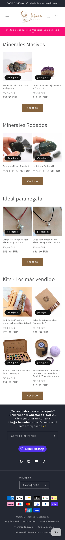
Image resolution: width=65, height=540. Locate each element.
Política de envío (46, 527)
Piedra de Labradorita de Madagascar (15, 87)
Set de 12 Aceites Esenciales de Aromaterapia (16, 372)
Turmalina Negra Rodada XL (16, 166)
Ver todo (32, 107)
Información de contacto (27, 532)
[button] (7, 17)
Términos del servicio (24, 527)
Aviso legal (47, 532)
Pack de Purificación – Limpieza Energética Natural (17, 321)
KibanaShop (29, 517)
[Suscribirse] (54, 436)
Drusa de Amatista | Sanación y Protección (47, 87)
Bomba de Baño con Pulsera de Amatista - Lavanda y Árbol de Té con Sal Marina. (46, 373)
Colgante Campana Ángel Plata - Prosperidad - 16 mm (46, 241)
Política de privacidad (25, 521)
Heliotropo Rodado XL (44, 166)
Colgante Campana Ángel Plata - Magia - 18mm (15, 241)
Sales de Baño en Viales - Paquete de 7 (45, 321)
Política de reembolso (50, 521)
